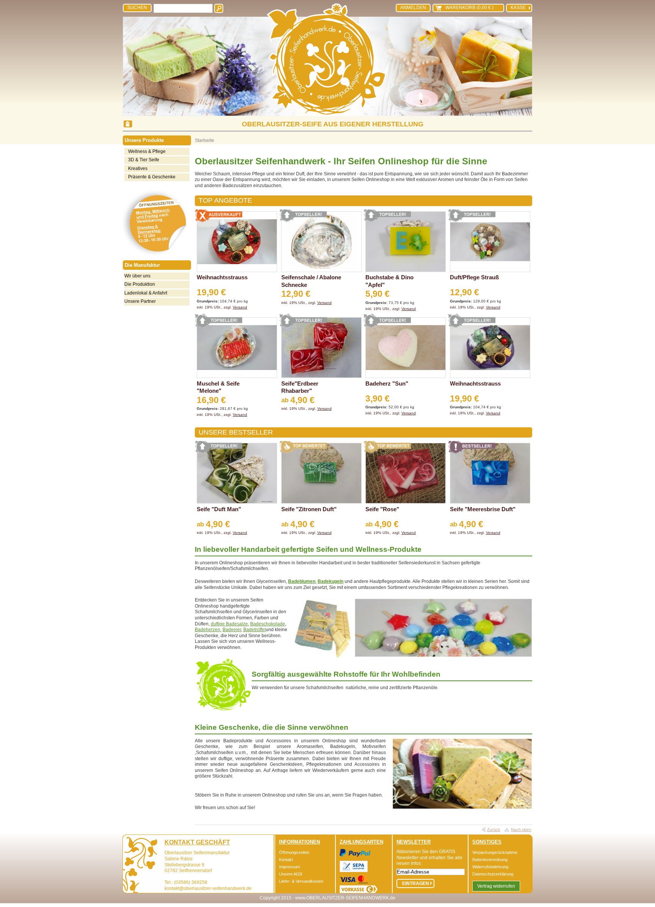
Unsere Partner (140, 301)
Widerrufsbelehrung (490, 866)
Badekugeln (330, 581)
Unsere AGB (290, 874)
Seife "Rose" (382, 509)
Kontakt (286, 859)
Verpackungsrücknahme (494, 852)
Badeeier (232, 629)
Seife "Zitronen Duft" (309, 509)
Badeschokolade (267, 624)
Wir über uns (137, 276)
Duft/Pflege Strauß (474, 277)
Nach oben (521, 829)
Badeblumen (301, 581)
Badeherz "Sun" (386, 383)
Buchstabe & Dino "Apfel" (389, 281)
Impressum (289, 866)
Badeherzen (207, 629)
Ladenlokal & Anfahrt (145, 293)
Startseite (204, 140)
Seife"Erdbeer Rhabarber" (299, 387)
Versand (240, 307)
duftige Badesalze (229, 624)
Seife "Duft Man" (219, 509)
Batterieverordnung (490, 859)
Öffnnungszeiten (294, 852)
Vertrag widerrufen (496, 886)
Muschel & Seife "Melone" (218, 387)
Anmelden (413, 7)
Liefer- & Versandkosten (301, 881)
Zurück (493, 829)
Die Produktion (139, 284)
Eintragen (415, 883)
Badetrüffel (254, 629)
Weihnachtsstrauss (222, 277)
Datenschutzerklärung (492, 874)
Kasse (518, 7)
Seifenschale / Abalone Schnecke (311, 281)
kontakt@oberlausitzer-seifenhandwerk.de (208, 888)
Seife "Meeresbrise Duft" (483, 509)
